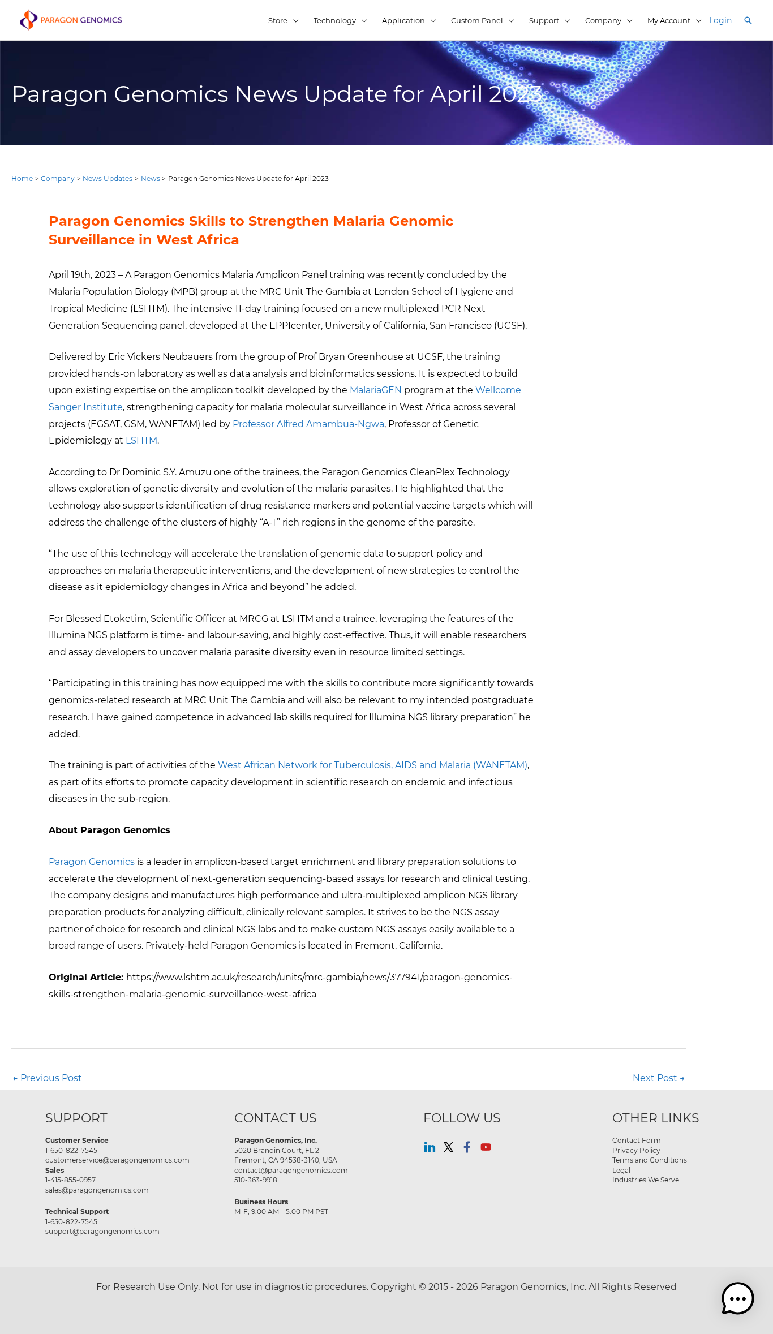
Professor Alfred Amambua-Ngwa (308, 423)
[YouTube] (485, 1147)
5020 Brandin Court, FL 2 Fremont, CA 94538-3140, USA (285, 1155)
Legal (621, 1169)
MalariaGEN (376, 389)
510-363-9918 (255, 1179)
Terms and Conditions (649, 1159)
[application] (293, 20)
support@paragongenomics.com (102, 1231)
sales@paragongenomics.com (97, 1189)
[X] (448, 1147)
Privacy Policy (636, 1150)
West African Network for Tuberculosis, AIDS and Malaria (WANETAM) (372, 765)
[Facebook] (467, 1147)
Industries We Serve (645, 1179)
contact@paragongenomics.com (291, 1169)
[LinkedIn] (429, 1147)
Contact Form (636, 1139)
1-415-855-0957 (70, 1179)
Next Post (659, 1077)
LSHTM (141, 440)
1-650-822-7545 (71, 1150)
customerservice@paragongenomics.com (117, 1159)
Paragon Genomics (92, 861)
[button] (748, 20)
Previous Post (47, 1077)
